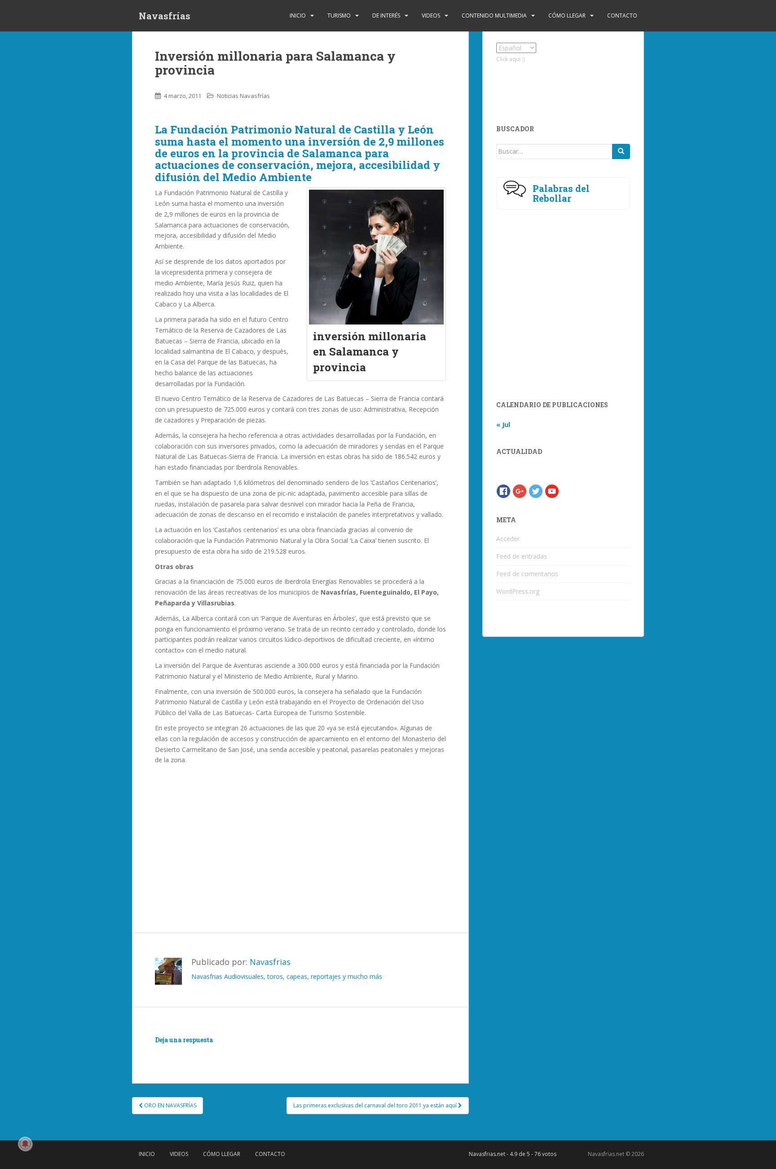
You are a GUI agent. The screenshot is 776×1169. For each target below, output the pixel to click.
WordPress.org (517, 591)
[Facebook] (503, 490)
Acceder (508, 538)
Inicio (298, 15)
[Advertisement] (300, 833)
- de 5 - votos (512, 1154)
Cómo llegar (567, 15)
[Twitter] (536, 490)
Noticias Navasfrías (243, 96)
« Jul (503, 424)
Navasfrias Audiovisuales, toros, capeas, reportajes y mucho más (286, 976)
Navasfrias (270, 961)
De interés (386, 15)
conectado (237, 1053)
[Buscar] (621, 151)
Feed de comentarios (527, 573)
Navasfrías (164, 16)
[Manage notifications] (25, 1144)
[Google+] (519, 490)
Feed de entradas (521, 556)
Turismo (339, 15)
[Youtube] (552, 490)
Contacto (622, 15)
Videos (431, 15)
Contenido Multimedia (494, 15)
